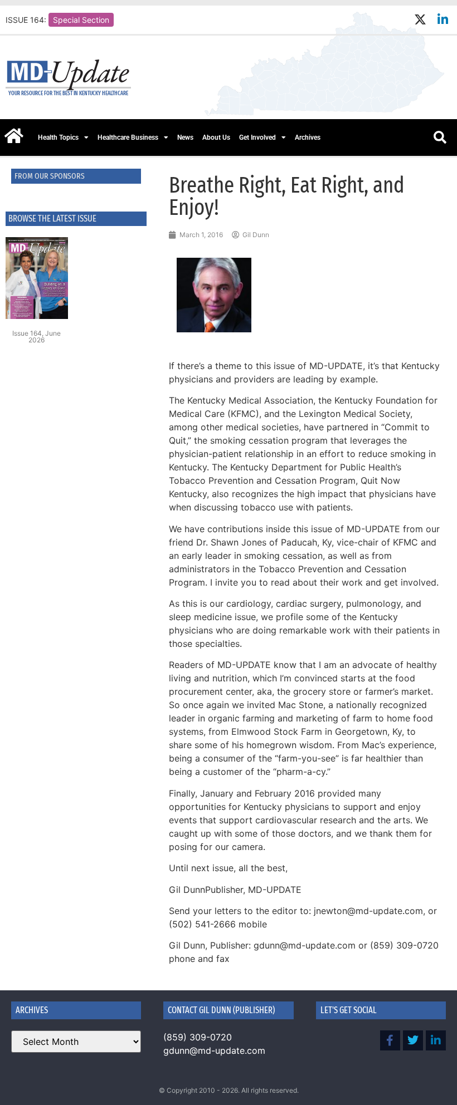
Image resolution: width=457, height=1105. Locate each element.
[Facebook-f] (390, 1040)
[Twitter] (413, 1040)
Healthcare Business (128, 137)
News (185, 137)
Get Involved (257, 137)
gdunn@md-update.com (214, 1050)
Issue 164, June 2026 (36, 336)
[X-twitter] (420, 19)
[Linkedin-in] (442, 19)
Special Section (81, 19)
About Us (216, 137)
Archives (307, 137)
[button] (439, 137)
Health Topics (58, 137)
